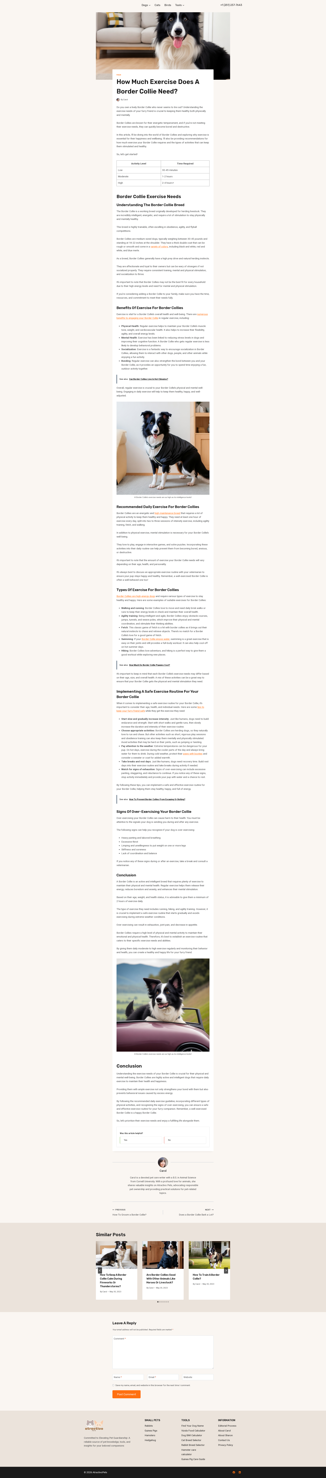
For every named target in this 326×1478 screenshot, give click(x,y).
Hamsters (150, 1435)
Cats (157, 5)
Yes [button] (125, 1140)
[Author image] (118, 99)
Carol (125, 99)
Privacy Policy (225, 1445)
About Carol (224, 1430)
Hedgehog (150, 1440)
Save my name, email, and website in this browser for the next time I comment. (153, 1385)
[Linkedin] (239, 1472)
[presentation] (116, 1255)
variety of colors (159, 246)
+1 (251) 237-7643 (231, 4)
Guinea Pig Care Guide (193, 1459)
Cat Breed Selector (191, 1440)
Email (152, 1377)
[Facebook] (233, 1472)
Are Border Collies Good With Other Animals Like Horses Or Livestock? (160, 1278)
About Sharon (225, 1435)
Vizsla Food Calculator (193, 1430)
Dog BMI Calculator (191, 1435)
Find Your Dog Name (192, 1425)
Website (188, 1377)
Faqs (119, 75)
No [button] (169, 1140)
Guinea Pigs (151, 1430)
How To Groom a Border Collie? (129, 1212)
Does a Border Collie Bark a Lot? (196, 1212)
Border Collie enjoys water (155, 639)
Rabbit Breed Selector (193, 1445)
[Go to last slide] (100, 1270)
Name (118, 1377)
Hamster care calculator (188, 1452)
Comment (120, 1338)
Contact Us (224, 1440)
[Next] (226, 1270)
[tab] (158, 1301)
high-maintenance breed (167, 513)
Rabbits (149, 1425)
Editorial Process (227, 1425)
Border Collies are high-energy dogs (136, 596)
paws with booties (192, 753)
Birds (167, 5)
